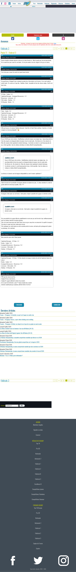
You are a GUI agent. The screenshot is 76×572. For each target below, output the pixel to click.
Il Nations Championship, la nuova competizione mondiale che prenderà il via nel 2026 (22, 350)
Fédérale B (38, 474)
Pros (34, 3)
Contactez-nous (38, 35)
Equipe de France (38, 543)
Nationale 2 (38, 459)
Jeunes (73, 3)
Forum (14, 3)
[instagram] (63, 559)
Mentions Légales (38, 425)
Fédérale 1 (38, 464)
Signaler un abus (38, 430)
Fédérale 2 (38, 469)
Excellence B (38, 484)
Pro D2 (38, 448)
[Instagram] (38, 38)
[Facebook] (63, 35)
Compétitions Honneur (38, 499)
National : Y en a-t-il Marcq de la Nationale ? (11, 355)
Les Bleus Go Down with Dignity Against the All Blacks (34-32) (16, 332)
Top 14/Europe (38, 508)
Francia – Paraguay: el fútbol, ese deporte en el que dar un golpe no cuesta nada (21, 323)
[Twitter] (12, 38)
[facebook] (13, 559)
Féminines (67, 3)
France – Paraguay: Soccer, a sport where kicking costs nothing (16, 319)
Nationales (40, 3)
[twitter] (38, 559)
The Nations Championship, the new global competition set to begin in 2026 (19, 341)
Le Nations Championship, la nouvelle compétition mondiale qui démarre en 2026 (21, 337)
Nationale (38, 454)
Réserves (61, 3)
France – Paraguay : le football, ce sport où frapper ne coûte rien (17, 314)
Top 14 (38, 443)
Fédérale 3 (5, 48)
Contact (38, 435)
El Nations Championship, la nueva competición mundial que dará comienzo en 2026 (21, 346)
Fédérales (47, 3)
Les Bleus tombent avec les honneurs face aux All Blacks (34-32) (16, 328)
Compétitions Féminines (38, 494)
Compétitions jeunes (38, 489)
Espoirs (38, 548)
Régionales (54, 3)
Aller (22, 405)
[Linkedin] (63, 38)
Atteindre (3, 405)
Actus (19, 3)
